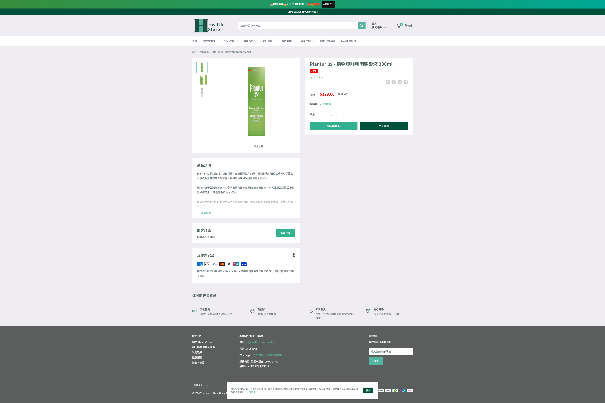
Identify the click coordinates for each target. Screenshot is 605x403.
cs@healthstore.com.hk (260, 342)
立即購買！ (328, 4)
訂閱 (375, 361)
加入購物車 (333, 126)
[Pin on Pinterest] (394, 82)
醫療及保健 (209, 41)
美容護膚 (267, 41)
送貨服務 (197, 357)
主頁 (194, 51)
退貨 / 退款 (198, 362)
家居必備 (287, 41)
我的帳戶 (377, 27)
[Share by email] (405, 82)
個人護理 (229, 41)
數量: (312, 114)
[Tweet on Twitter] (400, 82)
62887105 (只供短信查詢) (267, 355)
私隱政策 (197, 352)
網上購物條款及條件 (203, 347)
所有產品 (204, 51)
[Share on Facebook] (388, 82)
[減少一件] (323, 114)
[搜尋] (362, 25)
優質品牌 (306, 41)
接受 (368, 390)
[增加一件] (340, 114)
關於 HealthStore (202, 342)
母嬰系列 (248, 41)
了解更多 (251, 391)
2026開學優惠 (348, 41)
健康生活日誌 (327, 41)
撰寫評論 (285, 233)
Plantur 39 (316, 77)
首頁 (194, 41)
